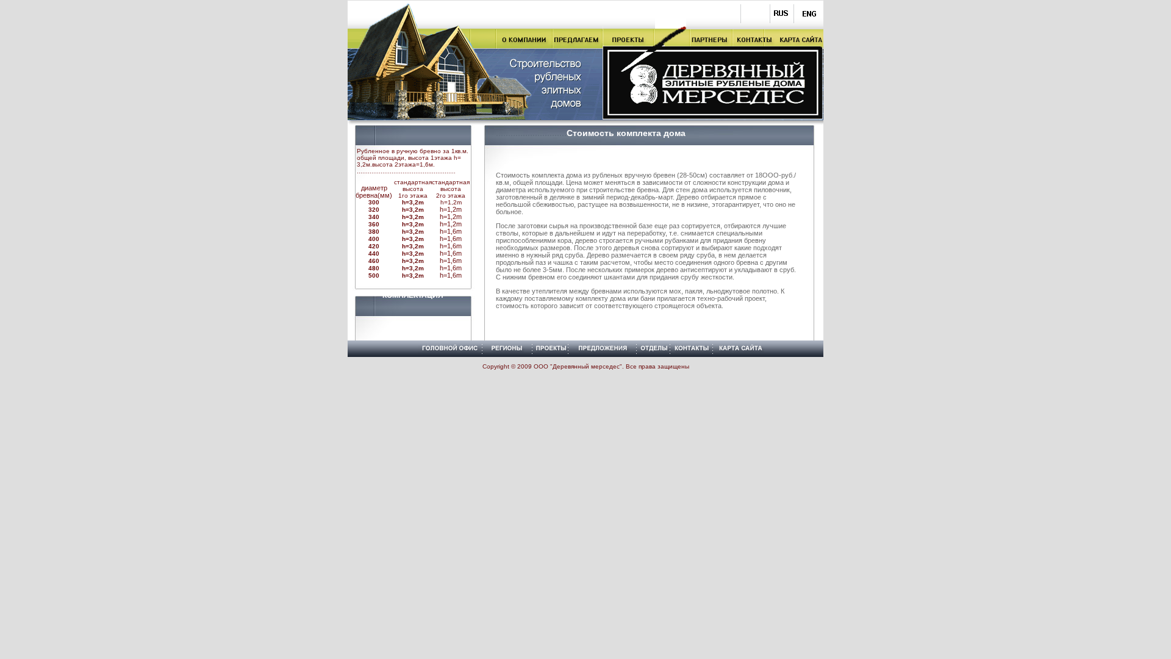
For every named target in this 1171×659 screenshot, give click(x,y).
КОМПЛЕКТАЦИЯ (412, 295)
